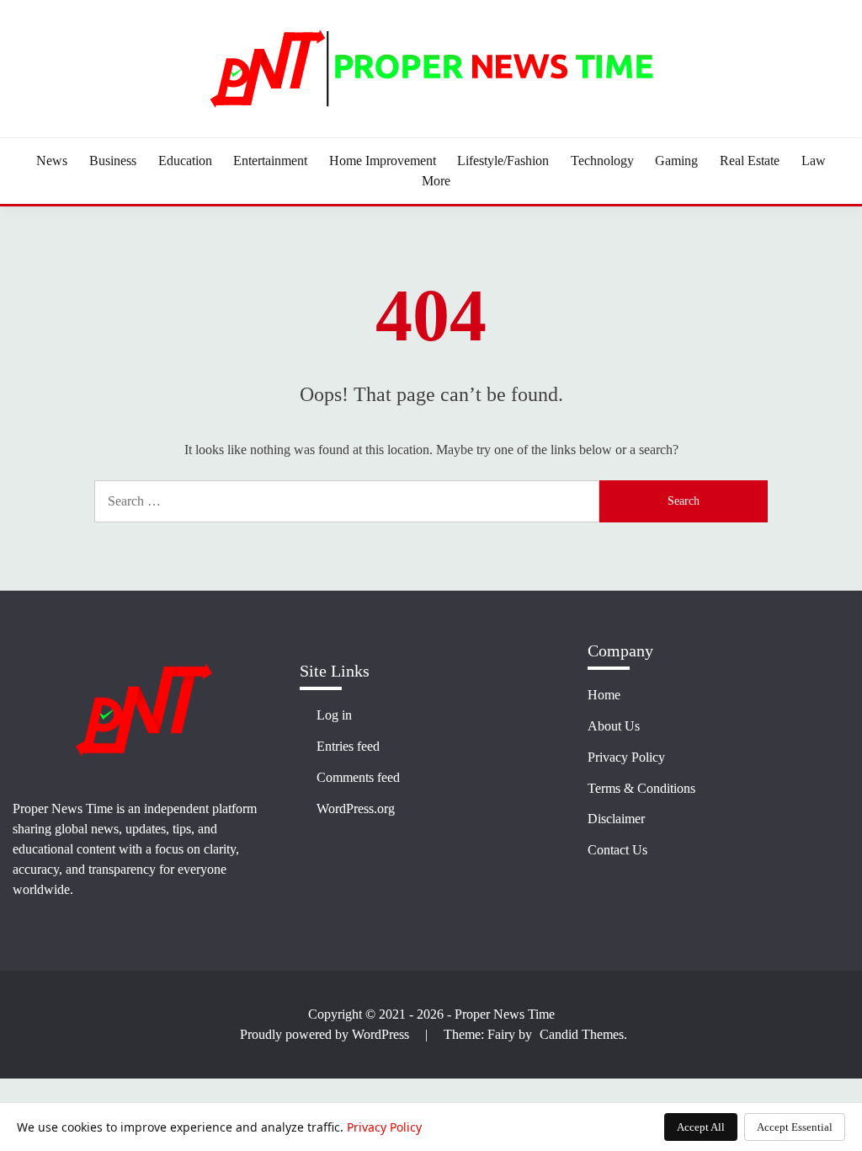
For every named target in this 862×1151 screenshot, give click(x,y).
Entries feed (348, 746)
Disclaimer (616, 818)
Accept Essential (795, 1127)
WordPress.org (356, 808)
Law (813, 160)
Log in (334, 715)
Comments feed (358, 777)
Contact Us (617, 850)
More (436, 181)
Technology (602, 160)
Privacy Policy (626, 757)
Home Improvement (382, 160)
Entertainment (270, 160)
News (51, 160)
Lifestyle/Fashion (503, 160)
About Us (614, 726)
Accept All (701, 1127)
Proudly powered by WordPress (326, 1034)
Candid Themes (582, 1034)
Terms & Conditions (641, 788)
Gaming (676, 160)
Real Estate (750, 160)
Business (112, 160)
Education (185, 160)
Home (604, 695)
